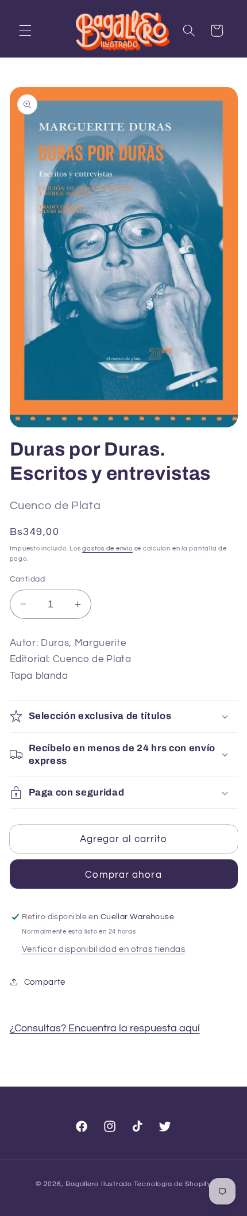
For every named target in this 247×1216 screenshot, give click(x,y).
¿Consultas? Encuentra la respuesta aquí (105, 1028)
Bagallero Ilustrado (98, 1184)
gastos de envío (107, 548)
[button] (25, 30)
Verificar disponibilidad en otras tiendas (103, 949)
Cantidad (27, 579)
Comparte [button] (44, 981)
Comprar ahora (123, 875)
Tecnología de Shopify (172, 1184)
